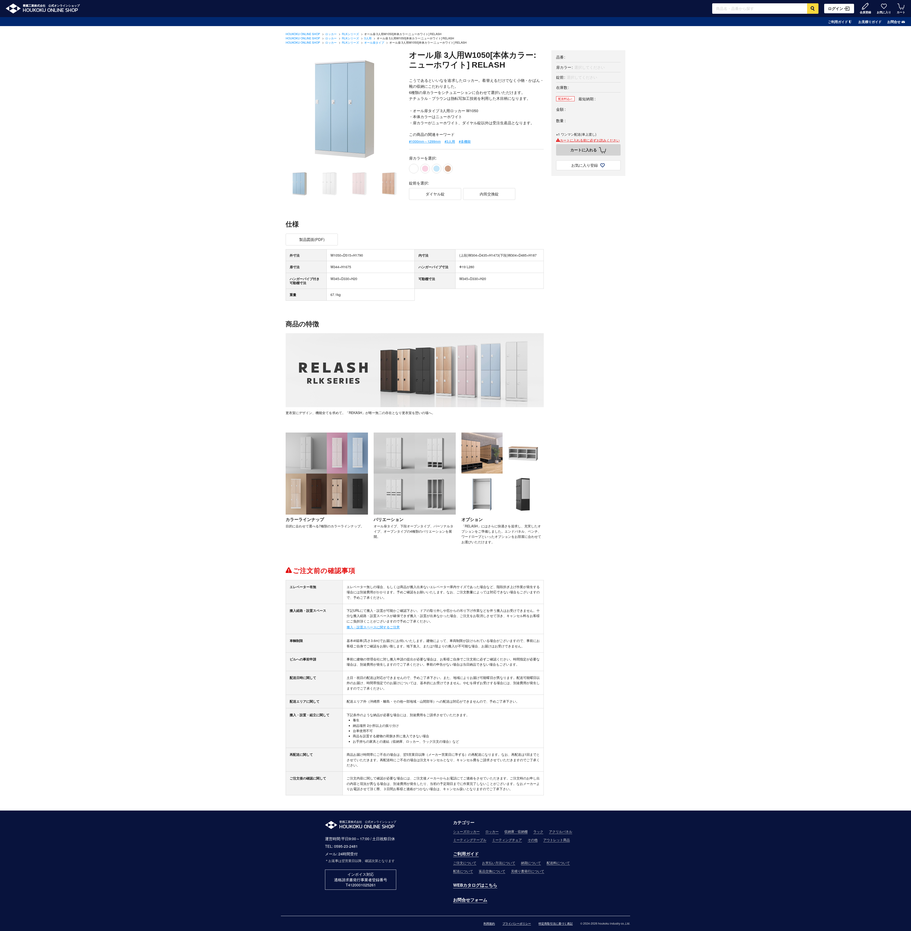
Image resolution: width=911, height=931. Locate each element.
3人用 (368, 38)
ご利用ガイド (838, 21)
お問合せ (894, 21)
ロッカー (331, 34)
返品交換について (492, 871)
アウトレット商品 (556, 839)
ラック (538, 831)
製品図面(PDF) (312, 239)
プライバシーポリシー (516, 923)
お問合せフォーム (470, 900)
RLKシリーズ (350, 34)
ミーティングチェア (507, 839)
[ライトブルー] (436, 168)
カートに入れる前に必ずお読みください (590, 140)
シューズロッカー (466, 831)
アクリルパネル (560, 831)
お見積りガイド (870, 22)
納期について (531, 862)
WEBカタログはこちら (475, 885)
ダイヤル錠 (435, 194)
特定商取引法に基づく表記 (556, 923)
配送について (463, 871)
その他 (533, 839)
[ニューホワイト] (413, 168)
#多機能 (465, 141)
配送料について (558, 862)
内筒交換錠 (489, 194)
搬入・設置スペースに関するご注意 (373, 627)
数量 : (561, 120)
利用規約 (489, 923)
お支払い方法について (498, 862)
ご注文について (464, 862)
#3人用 (450, 141)
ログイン (835, 8)
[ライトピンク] (425, 168)
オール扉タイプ (374, 42)
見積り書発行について (527, 871)
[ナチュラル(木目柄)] (448, 168)
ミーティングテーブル (469, 839)
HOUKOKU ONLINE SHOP (303, 34)
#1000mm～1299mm (425, 141)
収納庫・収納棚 (516, 831)
